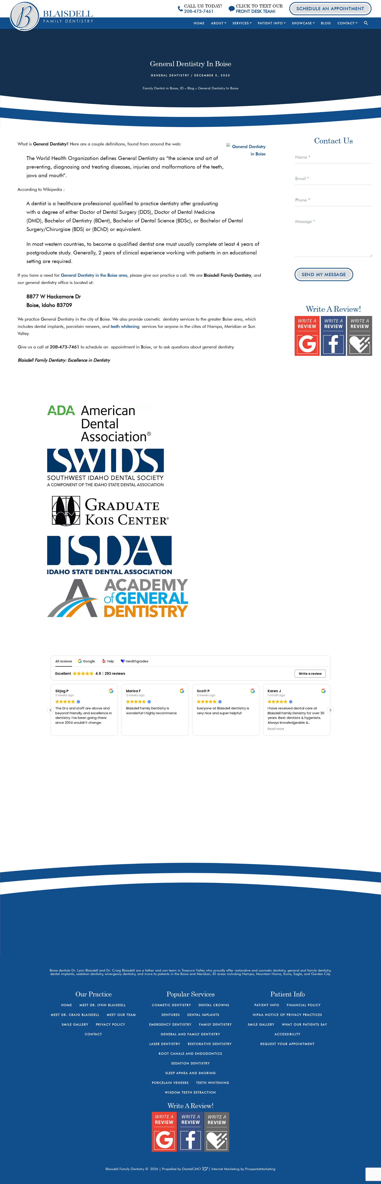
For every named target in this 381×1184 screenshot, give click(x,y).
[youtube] (254, 929)
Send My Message (324, 274)
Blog (190, 88)
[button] (366, 23)
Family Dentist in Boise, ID (163, 88)
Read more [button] (276, 729)
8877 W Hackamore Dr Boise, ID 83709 (258, 911)
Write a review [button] (310, 673)
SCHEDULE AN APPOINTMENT (330, 8)
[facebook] (238, 929)
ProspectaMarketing (260, 1169)
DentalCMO (192, 1169)
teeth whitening (125, 326)
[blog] (269, 929)
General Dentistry (170, 75)
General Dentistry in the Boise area (94, 275)
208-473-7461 (258, 893)
